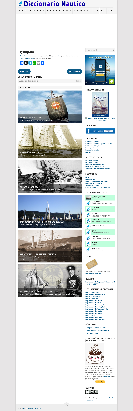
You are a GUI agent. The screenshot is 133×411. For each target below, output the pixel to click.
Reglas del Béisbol (92, 298)
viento (22, 58)
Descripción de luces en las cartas (97, 187)
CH (30, 11)
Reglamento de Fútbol (93, 301)
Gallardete (23, 56)
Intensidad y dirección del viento (97, 169)
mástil (59, 56)
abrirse (95, 213)
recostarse (96, 202)
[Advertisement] (66, 29)
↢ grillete (24, 71)
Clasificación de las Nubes (94, 166)
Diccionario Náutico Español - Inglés (98, 144)
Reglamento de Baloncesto (95, 294)
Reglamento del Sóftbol (94, 313)
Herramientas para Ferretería (98, 330)
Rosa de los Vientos (92, 150)
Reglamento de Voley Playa (95, 319)
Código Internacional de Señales (97, 181)
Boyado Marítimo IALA (93, 183)
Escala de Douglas (91, 162)
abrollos (95, 208)
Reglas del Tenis (91, 315)
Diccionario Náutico (92, 141)
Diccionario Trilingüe (92, 146)
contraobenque (98, 225)
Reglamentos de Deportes (96, 328)
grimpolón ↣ (74, 71)
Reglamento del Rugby (93, 311)
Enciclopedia (89, 148)
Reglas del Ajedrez (92, 292)
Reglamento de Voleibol (94, 317)
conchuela (96, 236)
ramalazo (95, 219)
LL (63, 11)
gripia (94, 242)
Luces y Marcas (90, 179)
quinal (94, 231)
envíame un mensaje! (93, 273)
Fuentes (88, 152)
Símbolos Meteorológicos (94, 164)
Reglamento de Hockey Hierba (96, 305)
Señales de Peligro (92, 185)
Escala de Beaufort (92, 160)
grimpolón (96, 248)
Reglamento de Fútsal (93, 303)
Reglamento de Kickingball (95, 307)
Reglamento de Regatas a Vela (96, 309)
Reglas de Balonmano (93, 296)
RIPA (87, 177)
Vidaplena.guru (92, 333)
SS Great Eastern (98, 196)
